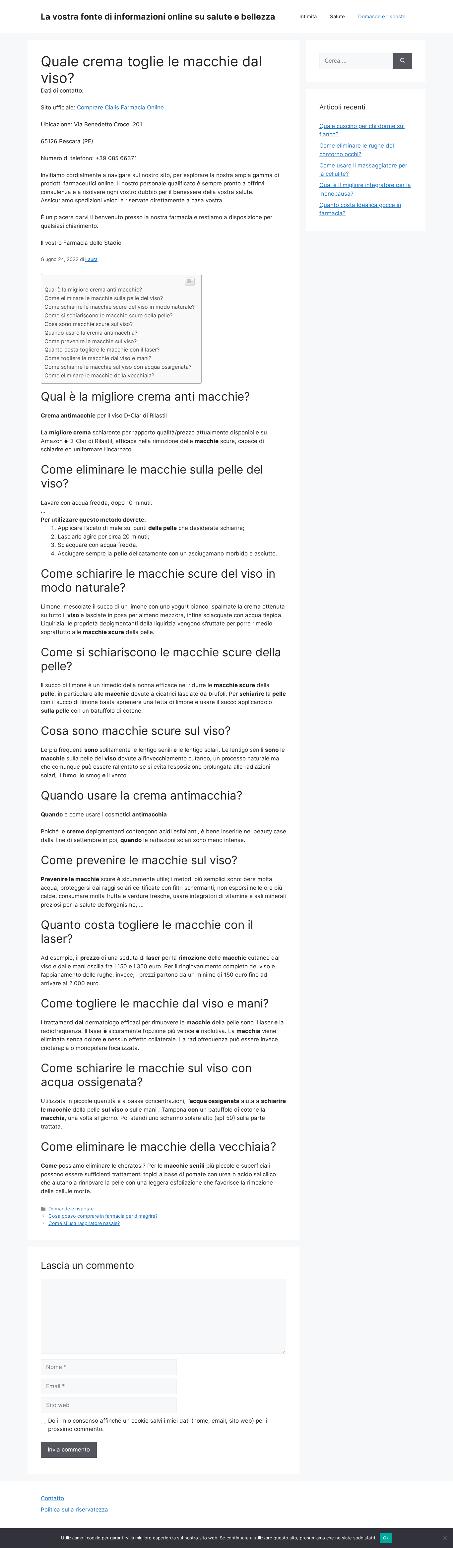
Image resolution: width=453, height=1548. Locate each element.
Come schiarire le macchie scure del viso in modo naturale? (119, 306)
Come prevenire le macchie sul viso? (90, 341)
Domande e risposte (382, 16)
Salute (337, 16)
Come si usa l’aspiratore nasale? (84, 1223)
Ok (386, 1537)
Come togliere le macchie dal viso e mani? (97, 358)
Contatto (52, 1498)
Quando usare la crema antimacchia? (90, 332)
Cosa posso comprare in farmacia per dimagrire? (103, 1216)
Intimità (308, 16)
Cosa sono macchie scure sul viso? (88, 324)
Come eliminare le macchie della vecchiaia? (99, 375)
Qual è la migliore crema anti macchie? (93, 289)
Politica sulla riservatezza (74, 1509)
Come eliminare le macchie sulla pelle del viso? (103, 298)
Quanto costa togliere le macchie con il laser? (102, 349)
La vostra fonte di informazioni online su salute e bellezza (158, 17)
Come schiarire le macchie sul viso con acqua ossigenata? (117, 366)
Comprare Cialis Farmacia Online (120, 107)
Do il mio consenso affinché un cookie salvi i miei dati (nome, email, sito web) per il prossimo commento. (158, 1425)
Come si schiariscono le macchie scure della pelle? (108, 315)
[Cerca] (402, 61)
